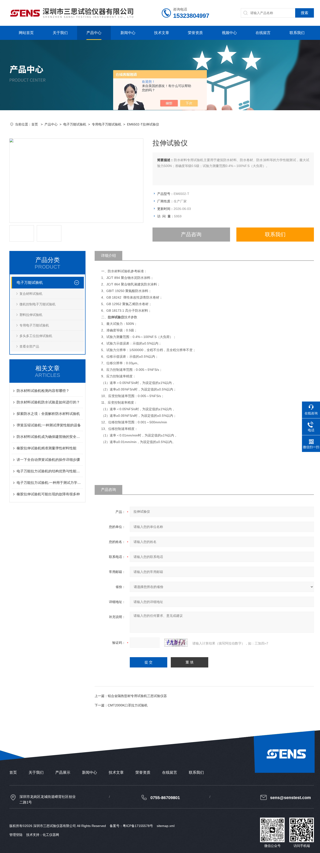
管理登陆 (15, 835)
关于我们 (60, 33)
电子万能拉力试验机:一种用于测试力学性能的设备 (50, 483)
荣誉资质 (195, 33)
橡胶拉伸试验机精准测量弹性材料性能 (46, 448)
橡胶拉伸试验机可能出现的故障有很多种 (48, 494)
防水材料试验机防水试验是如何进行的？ (48, 402)
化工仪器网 (51, 835)
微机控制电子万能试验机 (37, 304)
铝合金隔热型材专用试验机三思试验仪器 (137, 696)
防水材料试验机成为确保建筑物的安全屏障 (50, 437)
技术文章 (161, 33)
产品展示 (62, 772)
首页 (35, 124)
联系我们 (297, 33)
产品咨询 (191, 234)
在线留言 (263, 33)
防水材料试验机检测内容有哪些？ (43, 391)
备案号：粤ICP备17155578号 (131, 826)
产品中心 (93, 33)
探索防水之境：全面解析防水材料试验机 (48, 414)
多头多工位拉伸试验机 (35, 336)
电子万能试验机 (74, 124)
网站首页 (26, 33)
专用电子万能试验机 (106, 124)
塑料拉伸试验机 (30, 315)
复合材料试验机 (30, 294)
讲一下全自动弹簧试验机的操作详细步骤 (48, 460)
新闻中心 (127, 33)
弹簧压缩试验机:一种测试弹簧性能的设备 (49, 425)
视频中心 (229, 33)
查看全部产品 (29, 346)
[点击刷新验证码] (176, 643)
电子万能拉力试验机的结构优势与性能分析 (50, 471)
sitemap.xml (166, 826)
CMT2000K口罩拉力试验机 (128, 705)
